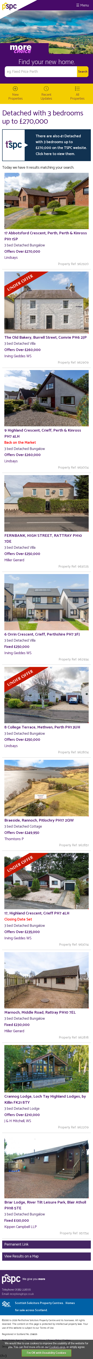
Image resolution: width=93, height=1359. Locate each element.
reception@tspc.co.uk (22, 1294)
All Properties (77, 97)
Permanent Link (16, 1244)
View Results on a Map (21, 1256)
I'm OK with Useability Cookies (46, 1353)
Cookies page (57, 1347)
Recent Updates (46, 97)
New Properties (15, 97)
